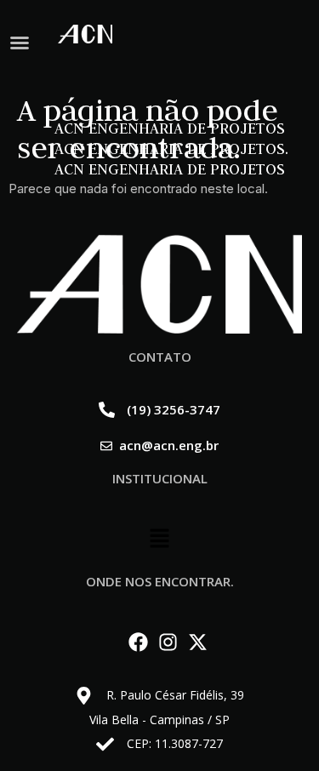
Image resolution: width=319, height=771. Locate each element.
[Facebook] (138, 642)
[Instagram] (168, 642)
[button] (19, 42)
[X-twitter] (198, 642)
